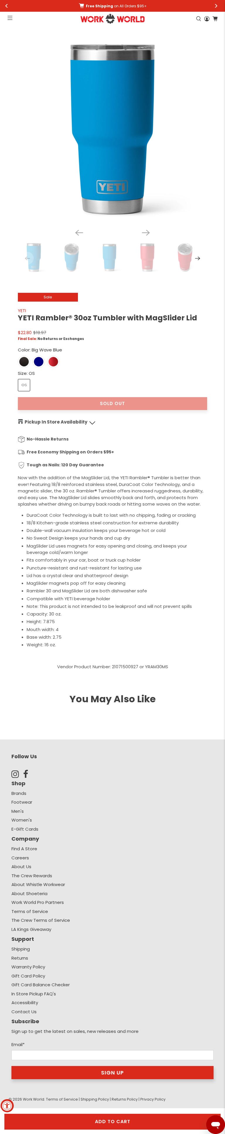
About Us (21, 866)
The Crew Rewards (31, 876)
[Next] (146, 232)
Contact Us (24, 1012)
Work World (33, 1099)
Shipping (20, 949)
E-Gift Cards (24, 829)
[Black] (24, 362)
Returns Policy (125, 1099)
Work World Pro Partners (37, 902)
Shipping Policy (95, 1099)
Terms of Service (29, 911)
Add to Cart (112, 1121)
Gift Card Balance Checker (40, 985)
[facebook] (29, 774)
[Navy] (39, 362)
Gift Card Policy (28, 976)
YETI (22, 310)
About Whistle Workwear (38, 884)
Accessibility (24, 1002)
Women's (21, 820)
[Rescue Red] (53, 362)
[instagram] (17, 774)
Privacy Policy (153, 1099)
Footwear (21, 802)
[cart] (215, 18)
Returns (19, 958)
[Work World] (112, 18)
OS (24, 385)
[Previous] (79, 232)
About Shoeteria (29, 893)
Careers (20, 858)
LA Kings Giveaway (31, 929)
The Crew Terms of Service (40, 920)
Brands (18, 793)
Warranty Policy (28, 967)
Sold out (112, 403)
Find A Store (24, 849)
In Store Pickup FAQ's (33, 994)
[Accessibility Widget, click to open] (7, 1105)
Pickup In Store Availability (56, 422)
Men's (17, 811)
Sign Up (112, 1072)
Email (18, 1044)
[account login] (207, 19)
